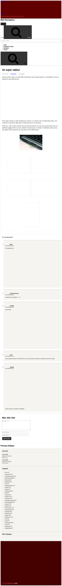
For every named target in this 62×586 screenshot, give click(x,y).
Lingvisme (7, 498)
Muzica (6, 505)
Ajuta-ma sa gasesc (9, 476)
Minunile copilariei (9, 502)
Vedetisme (7, 526)
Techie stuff (13, 74)
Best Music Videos (9, 478)
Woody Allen (8, 528)
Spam (6, 520)
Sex (6, 519)
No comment (8, 507)
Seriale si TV (8, 517)
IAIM (6, 492)
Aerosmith (7, 474)
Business (7, 481)
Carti (6, 483)
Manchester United (9, 500)
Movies (6, 504)
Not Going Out (8, 509)
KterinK (7, 496)
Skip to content (4, 1)
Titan (6, 524)
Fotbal (6, 487)
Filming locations (9, 485)
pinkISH (3, 13)
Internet (7, 494)
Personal (7, 511)
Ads (6, 472)
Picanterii (7, 513)
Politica (7, 515)
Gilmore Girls (8, 491)
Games (6, 489)
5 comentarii (21, 74)
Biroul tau (7, 479)
